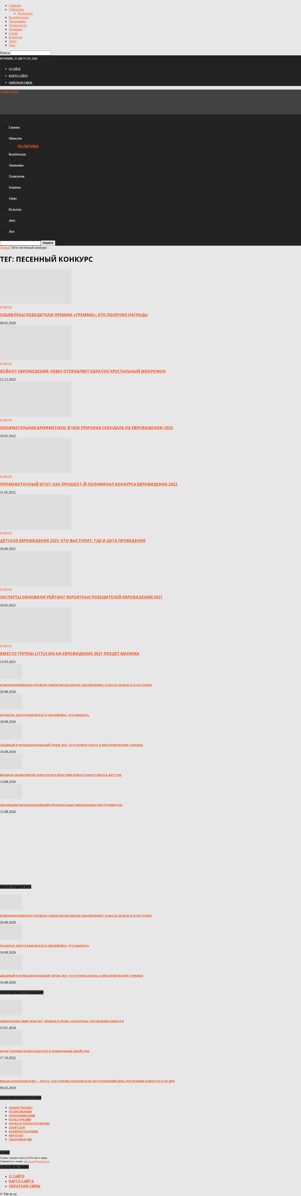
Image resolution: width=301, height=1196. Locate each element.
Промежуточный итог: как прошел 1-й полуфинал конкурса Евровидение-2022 (88, 484)
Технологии (18, 25)
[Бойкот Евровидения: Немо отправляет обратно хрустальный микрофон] (35, 359)
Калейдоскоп (18, 17)
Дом (12, 45)
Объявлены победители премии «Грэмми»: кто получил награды (74, 314)
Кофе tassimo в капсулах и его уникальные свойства (44, 1051)
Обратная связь (20, 82)
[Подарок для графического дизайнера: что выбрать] (11, 708)
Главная (15, 5)
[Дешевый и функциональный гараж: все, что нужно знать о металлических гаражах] (11, 738)
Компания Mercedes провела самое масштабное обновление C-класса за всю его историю (76, 685)
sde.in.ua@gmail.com (37, 1161)
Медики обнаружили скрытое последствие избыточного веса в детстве (60, 775)
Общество (16, 9)
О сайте (15, 69)
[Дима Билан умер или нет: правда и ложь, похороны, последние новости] (11, 1014)
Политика (25, 13)
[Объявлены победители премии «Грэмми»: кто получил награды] (35, 303)
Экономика (17, 21)
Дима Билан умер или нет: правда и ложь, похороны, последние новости (62, 1021)
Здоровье (15, 29)
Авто (13, 41)
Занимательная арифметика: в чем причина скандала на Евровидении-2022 (86, 427)
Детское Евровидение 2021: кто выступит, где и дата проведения (72, 540)
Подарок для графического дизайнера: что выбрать (44, 715)
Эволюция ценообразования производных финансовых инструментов (61, 805)
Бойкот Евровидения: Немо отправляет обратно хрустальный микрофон (83, 371)
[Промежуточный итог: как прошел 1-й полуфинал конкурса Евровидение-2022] (35, 472)
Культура (15, 37)
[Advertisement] (80, 103)
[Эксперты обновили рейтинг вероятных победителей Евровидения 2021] (35, 585)
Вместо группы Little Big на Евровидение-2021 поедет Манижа (69, 653)
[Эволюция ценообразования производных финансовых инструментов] (11, 798)
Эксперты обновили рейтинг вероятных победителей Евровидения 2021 (81, 597)
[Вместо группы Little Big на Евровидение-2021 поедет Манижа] (35, 641)
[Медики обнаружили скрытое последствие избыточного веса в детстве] (11, 768)
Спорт (13, 33)
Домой (5, 247)
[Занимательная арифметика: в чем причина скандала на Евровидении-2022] (35, 415)
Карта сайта (18, 75)
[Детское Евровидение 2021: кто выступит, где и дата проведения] (35, 528)
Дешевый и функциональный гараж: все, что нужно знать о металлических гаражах (71, 745)
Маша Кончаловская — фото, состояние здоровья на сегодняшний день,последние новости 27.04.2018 (87, 1081)
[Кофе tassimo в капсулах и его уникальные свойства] (11, 1044)
